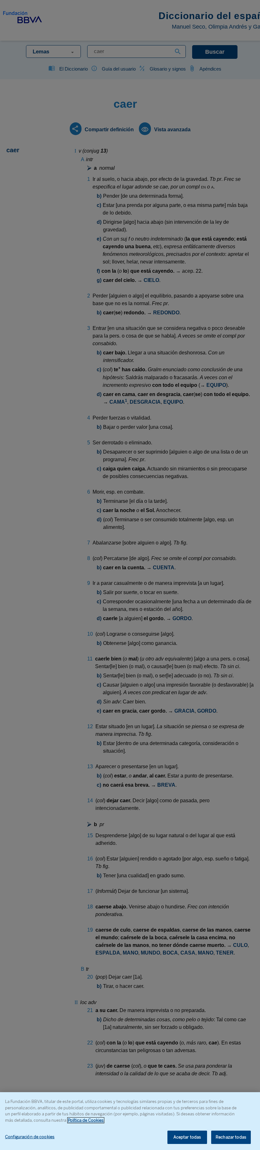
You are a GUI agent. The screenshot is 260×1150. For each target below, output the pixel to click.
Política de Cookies (86, 1120)
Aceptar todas (187, 1137)
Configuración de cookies (30, 1136)
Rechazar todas (231, 1137)
